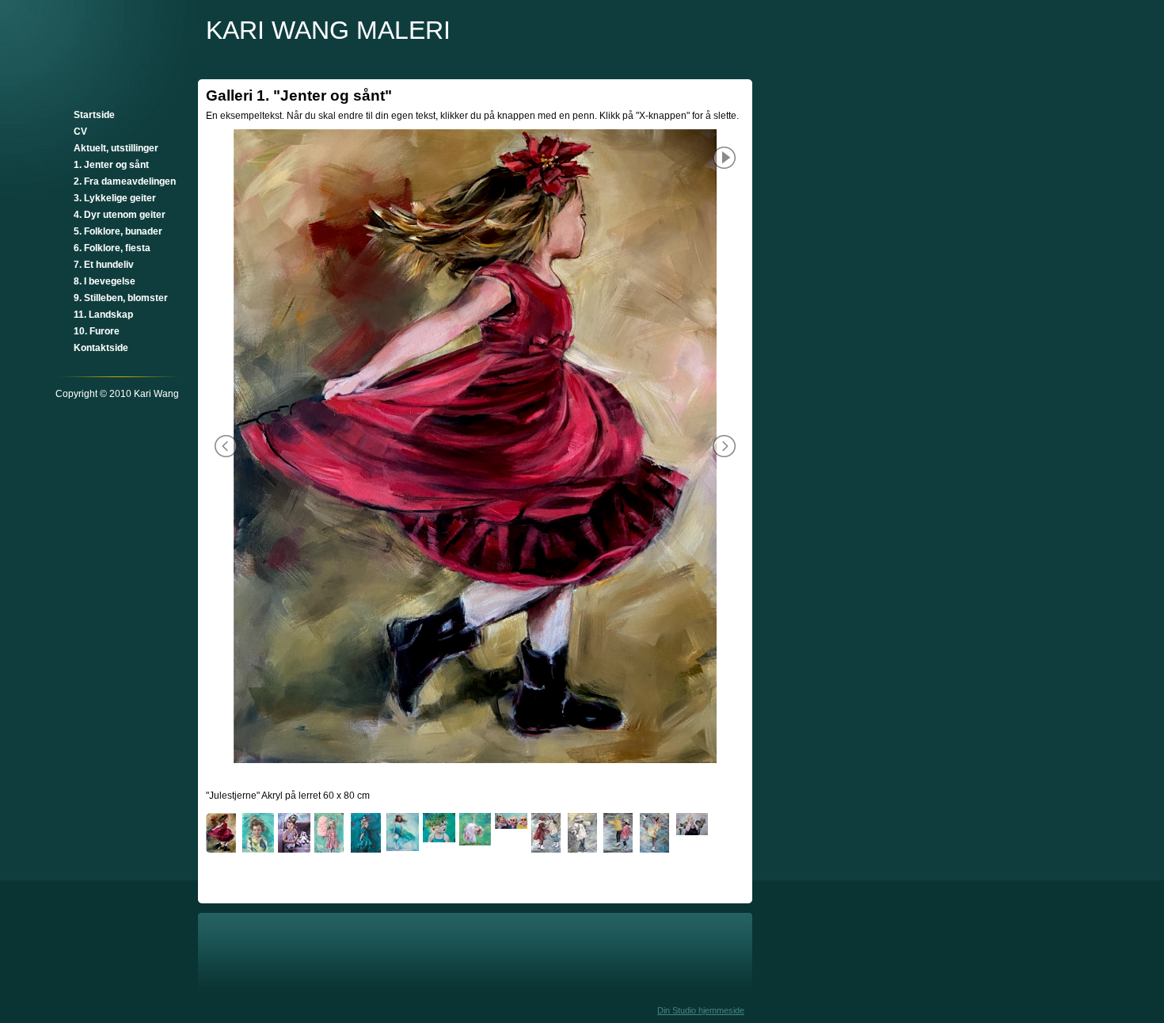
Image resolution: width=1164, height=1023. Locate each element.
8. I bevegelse (104, 281)
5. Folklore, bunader (118, 231)
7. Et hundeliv (104, 264)
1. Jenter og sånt (111, 164)
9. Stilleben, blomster (121, 297)
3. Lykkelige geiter (115, 198)
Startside (94, 114)
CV (80, 131)
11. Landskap (103, 314)
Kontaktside (101, 347)
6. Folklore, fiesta (112, 248)
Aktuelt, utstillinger (116, 148)
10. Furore (97, 331)
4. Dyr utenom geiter (119, 214)
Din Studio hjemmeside (700, 1010)
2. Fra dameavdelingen (125, 181)
